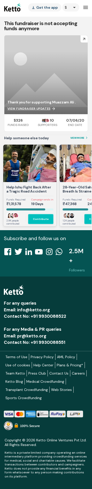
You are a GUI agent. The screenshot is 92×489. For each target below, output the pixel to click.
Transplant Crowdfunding (26, 389)
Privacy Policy (42, 357)
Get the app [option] (45, 7)
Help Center (43, 365)
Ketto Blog (14, 381)
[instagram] (51, 253)
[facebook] (9, 253)
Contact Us (58, 373)
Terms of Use (16, 357)
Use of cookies (17, 365)
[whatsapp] (60, 253)
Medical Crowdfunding (45, 381)
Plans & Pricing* (70, 365)
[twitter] (20, 253)
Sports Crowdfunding (23, 398)
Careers (78, 373)
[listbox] (44, 7)
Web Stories (61, 389)
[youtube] (40, 253)
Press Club (37, 373)
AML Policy (66, 357)
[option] (70, 7)
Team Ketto (15, 373)
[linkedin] (30, 253)
